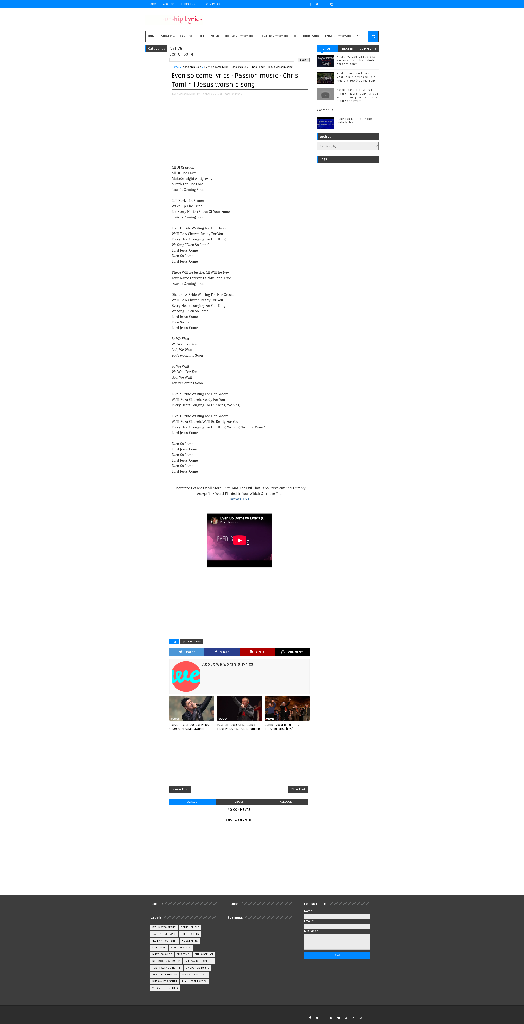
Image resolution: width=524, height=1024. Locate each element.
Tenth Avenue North (166, 967)
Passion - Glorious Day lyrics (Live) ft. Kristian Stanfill (189, 727)
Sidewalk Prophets (199, 961)
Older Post (298, 789)
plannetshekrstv (194, 981)
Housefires (190, 940)
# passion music (191, 641)
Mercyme (183, 954)
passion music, (234, 94)
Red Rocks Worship (166, 961)
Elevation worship (274, 36)
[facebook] (310, 4)
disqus (239, 801)
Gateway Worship (164, 940)
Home (153, 4)
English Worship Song (343, 36)
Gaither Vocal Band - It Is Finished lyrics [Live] (282, 727)
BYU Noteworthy (164, 927)
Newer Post (180, 789)
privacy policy (211, 4)
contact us (325, 110)
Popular (327, 48)
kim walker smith (164, 981)
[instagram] (332, 4)
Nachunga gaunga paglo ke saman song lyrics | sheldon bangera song (358, 60)
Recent (348, 48)
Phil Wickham (204, 954)
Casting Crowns (164, 934)
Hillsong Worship (239, 36)
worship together (165, 988)
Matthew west (162, 954)
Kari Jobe (187, 36)
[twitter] (317, 4)
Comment (295, 652)
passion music (192, 67)
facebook (285, 801)
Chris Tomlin (190, 934)
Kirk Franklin (181, 947)
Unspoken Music (197, 967)
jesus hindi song (194, 974)
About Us (168, 4)
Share (224, 652)
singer (166, 36)
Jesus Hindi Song (307, 36)
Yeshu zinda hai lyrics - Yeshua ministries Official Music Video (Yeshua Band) (357, 77)
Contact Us (188, 4)
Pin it (260, 652)
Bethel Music (209, 36)
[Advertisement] (240, 130)
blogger (192, 801)
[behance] (360, 1018)
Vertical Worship (164, 974)
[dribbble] (346, 1018)
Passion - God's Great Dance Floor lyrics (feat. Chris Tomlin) (238, 727)
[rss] (353, 1018)
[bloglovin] (339, 1018)
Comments (368, 48)
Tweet (190, 652)
